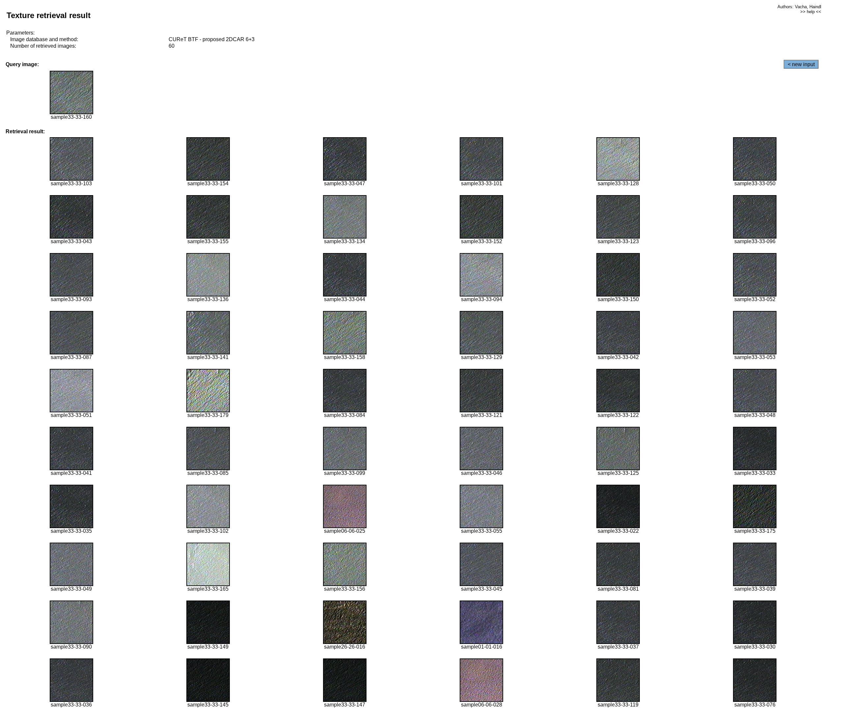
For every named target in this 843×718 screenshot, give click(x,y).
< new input (801, 64)
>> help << (810, 11)
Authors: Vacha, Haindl (799, 6)
